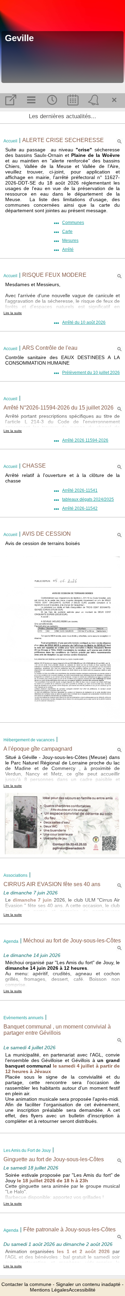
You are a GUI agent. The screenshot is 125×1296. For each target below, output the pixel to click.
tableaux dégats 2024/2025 (88, 499)
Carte (67, 231)
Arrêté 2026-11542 (80, 508)
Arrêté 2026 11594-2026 (85, 440)
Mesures (70, 240)
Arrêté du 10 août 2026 (84, 322)
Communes (73, 222)
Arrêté (68, 249)
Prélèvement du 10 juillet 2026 (91, 372)
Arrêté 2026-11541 (80, 490)
